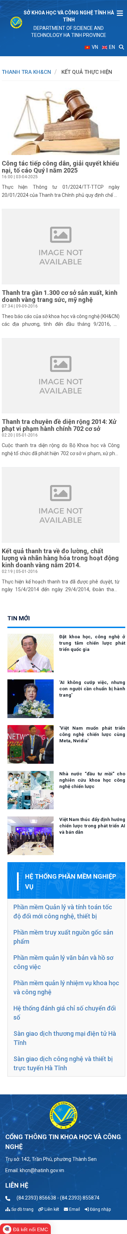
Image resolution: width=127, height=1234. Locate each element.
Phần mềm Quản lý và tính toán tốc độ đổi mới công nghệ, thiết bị (62, 911)
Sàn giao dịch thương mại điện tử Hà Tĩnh (64, 1038)
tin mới (18, 618)
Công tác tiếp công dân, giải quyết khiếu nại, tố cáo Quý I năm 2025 (60, 167)
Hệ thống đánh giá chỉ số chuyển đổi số (64, 1012)
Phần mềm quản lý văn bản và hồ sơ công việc (63, 962)
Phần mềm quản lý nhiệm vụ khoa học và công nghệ (66, 987)
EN (111, 47)
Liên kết (51, 1209)
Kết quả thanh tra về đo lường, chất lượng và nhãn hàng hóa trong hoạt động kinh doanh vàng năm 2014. (60, 558)
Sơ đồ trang (22, 1209)
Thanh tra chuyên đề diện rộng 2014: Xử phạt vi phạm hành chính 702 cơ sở (59, 425)
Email (74, 1209)
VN (94, 47)
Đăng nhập (100, 1209)
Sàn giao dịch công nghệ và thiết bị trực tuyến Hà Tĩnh (63, 1063)
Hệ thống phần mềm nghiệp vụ (70, 881)
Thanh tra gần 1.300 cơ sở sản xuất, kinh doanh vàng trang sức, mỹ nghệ (59, 296)
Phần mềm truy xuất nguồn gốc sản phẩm (63, 937)
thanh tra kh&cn (26, 72)
